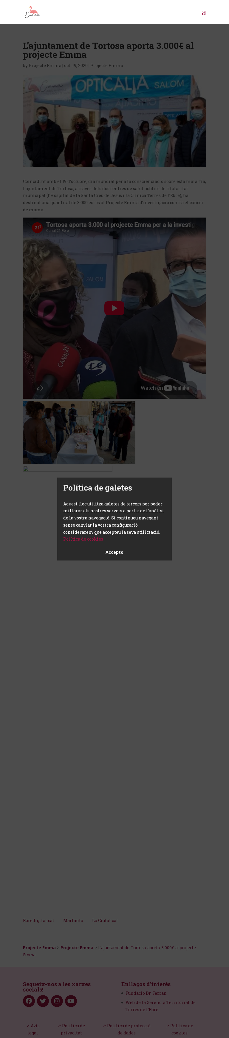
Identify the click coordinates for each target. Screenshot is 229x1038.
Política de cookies (83, 539)
